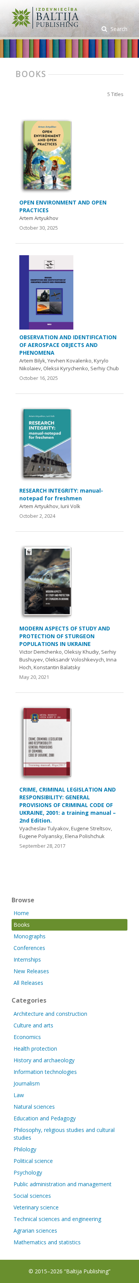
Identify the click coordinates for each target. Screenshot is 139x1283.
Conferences (29, 948)
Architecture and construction (50, 1013)
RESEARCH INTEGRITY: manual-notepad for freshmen (61, 494)
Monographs (30, 936)
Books (22, 924)
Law (19, 1095)
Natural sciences (34, 1106)
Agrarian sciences (35, 1230)
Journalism (27, 1083)
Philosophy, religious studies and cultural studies (64, 1133)
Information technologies (45, 1071)
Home (21, 913)
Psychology (28, 1172)
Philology (25, 1149)
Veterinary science (36, 1207)
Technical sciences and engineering (57, 1219)
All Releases (28, 982)
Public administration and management (63, 1184)
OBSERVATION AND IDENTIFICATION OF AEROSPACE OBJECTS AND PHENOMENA (68, 344)
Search (118, 29)
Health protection (35, 1048)
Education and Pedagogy (45, 1118)
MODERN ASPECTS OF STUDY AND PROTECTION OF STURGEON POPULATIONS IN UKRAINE (64, 636)
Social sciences (32, 1195)
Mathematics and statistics (47, 1242)
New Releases (31, 971)
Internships (27, 959)
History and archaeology (44, 1060)
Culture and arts (33, 1025)
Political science (33, 1160)
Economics (27, 1037)
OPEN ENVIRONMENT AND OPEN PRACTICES (63, 206)
